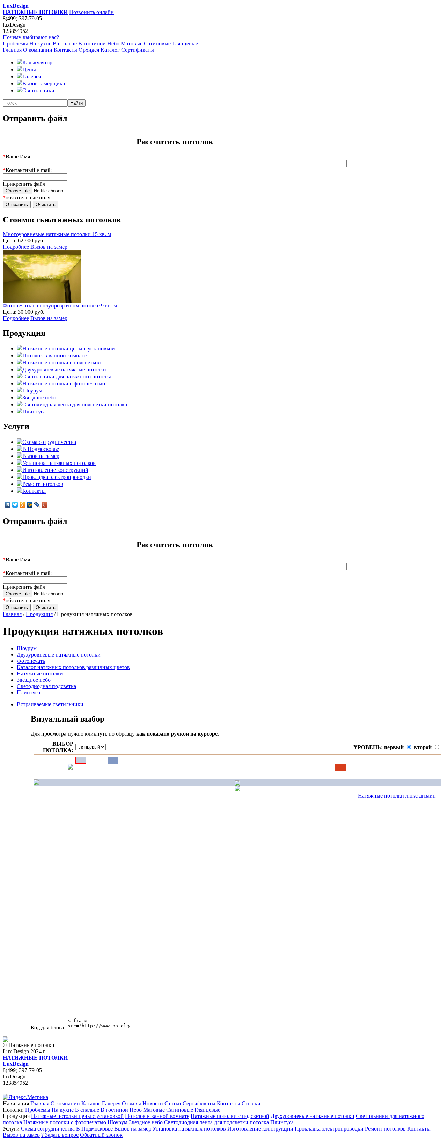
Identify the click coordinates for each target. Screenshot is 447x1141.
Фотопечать (31, 661)
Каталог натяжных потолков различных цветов (73, 667)
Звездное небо (39, 398)
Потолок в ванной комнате (54, 356)
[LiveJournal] (37, 504)
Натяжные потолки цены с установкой (68, 349)
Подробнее (16, 247)
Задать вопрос (60, 1135)
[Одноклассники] (22, 504)
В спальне (65, 44)
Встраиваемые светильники (50, 704)
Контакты (65, 50)
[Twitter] (15, 504)
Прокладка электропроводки (56, 477)
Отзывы (131, 1103)
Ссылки (251, 1103)
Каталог (110, 50)
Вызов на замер (48, 247)
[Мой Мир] (30, 504)
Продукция (39, 614)
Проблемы (15, 44)
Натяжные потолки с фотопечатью (63, 384)
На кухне (40, 44)
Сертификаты (137, 50)
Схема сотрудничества (49, 442)
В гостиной (92, 44)
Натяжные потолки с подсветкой (61, 363)
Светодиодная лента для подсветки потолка (74, 405)
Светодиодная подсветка (46, 686)
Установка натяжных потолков (59, 463)
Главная (12, 50)
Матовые (131, 44)
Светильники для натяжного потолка (66, 377)
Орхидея (89, 50)
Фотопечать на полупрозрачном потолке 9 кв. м (60, 306)
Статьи (172, 1103)
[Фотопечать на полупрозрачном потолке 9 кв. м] (42, 301)
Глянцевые (185, 44)
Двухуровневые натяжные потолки (64, 370)
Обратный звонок (101, 1135)
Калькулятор (37, 62)
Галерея (31, 76)
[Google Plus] (44, 504)
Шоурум (32, 391)
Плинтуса (34, 411)
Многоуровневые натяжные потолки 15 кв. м (57, 234)
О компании (37, 50)
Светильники (38, 90)
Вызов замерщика (43, 83)
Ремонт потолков (42, 484)
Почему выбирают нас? (31, 37)
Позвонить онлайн (91, 12)
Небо (113, 44)
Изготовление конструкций (55, 470)
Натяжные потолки (40, 673)
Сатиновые (157, 44)
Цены (29, 69)
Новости (152, 1103)
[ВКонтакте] (8, 504)
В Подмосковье (40, 449)
